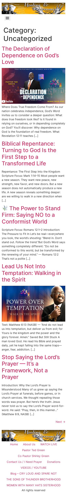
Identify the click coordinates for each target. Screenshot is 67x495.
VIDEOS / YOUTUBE (34, 467)
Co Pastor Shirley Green (33, 456)
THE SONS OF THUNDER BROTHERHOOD (33, 479)
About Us (29, 444)
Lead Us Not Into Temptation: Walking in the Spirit (31, 273)
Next (60, 421)
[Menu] (7, 18)
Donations (53, 462)
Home (14, 444)
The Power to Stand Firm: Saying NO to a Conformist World (31, 215)
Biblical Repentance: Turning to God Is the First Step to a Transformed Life (29, 153)
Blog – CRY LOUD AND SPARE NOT (33, 473)
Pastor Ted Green (33, 450)
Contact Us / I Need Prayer (24, 462)
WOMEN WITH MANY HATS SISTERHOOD (34, 485)
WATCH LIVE (48, 444)
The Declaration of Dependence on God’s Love (30, 55)
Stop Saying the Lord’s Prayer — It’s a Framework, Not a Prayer (31, 367)
